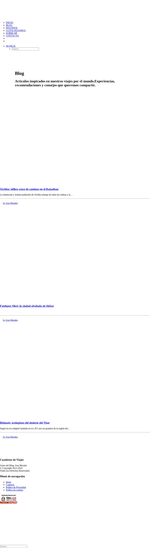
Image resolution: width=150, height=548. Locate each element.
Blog (9, 25)
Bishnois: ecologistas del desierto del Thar (25, 422)
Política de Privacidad (16, 487)
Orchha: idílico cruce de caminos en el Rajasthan (29, 189)
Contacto (12, 35)
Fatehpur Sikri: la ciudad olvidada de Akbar (27, 305)
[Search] (13, 546)
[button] (10, 46)
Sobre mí (11, 33)
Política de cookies (14, 490)
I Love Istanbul (16, 30)
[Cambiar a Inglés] (7, 41)
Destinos (11, 28)
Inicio (9, 22)
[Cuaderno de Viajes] (75, 9)
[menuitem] (78, 22)
